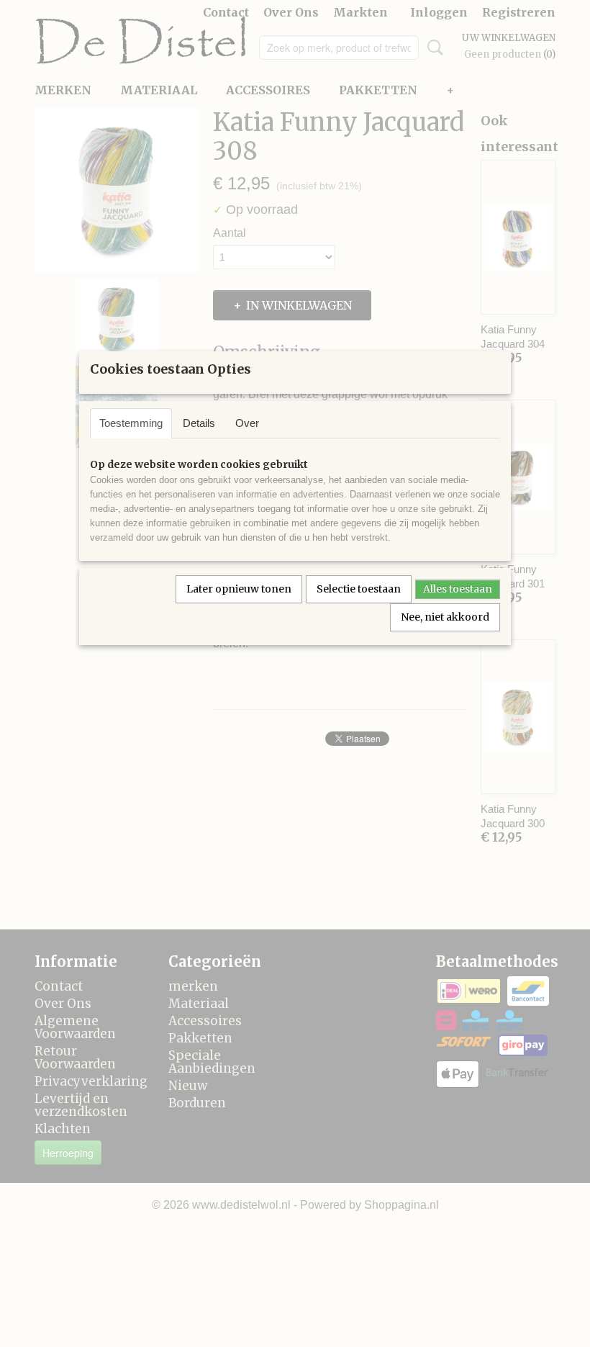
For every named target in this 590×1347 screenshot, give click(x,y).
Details (199, 423)
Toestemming (131, 423)
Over (247, 423)
